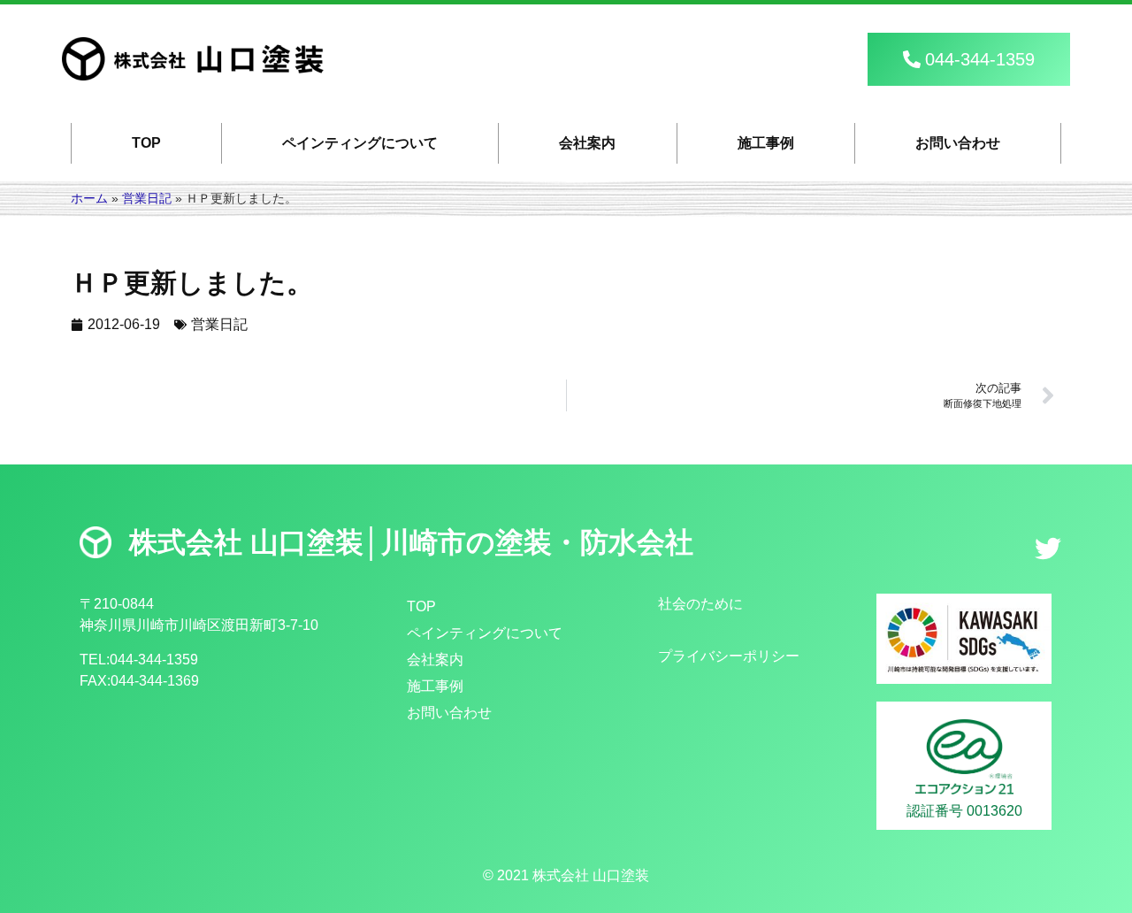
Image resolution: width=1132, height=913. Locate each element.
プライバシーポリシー (728, 656)
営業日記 (147, 198)
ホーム (89, 198)
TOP (146, 142)
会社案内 (587, 142)
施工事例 (766, 142)
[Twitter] (1048, 548)
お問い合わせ (957, 142)
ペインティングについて (360, 142)
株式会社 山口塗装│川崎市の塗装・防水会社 (411, 542)
